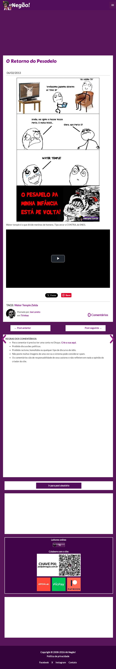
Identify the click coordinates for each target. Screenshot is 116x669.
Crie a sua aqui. (68, 342)
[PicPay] (59, 584)
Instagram (61, 662)
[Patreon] (74, 584)
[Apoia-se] (44, 584)
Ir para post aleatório (58, 485)
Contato (73, 662)
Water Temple (22, 305)
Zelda (34, 305)
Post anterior (22, 328)
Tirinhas (25, 315)
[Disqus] (58, 408)
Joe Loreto (35, 312)
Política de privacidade (58, 656)
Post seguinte (93, 328)
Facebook (44, 662)
